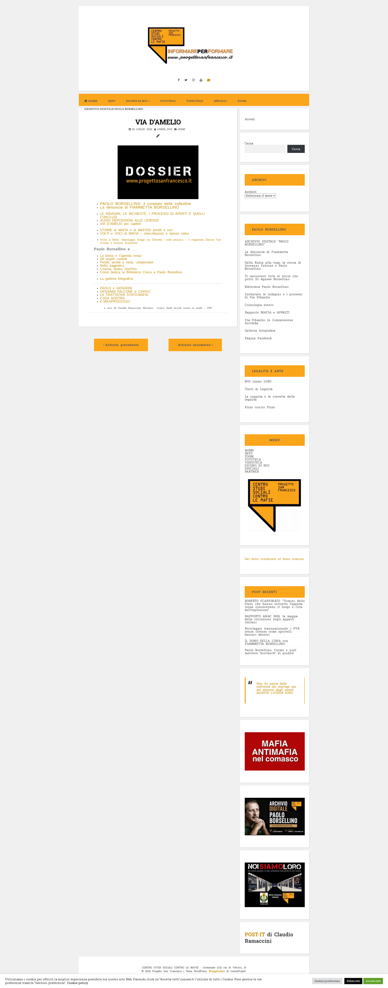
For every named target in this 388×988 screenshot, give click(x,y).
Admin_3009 (164, 129)
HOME (249, 450)
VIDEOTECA (194, 101)
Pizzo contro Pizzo (260, 407)
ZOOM (241, 101)
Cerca (249, 143)
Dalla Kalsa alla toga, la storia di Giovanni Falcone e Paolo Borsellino (273, 265)
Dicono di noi (137, 101)
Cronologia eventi (259, 305)
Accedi (250, 119)
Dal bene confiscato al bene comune (274, 559)
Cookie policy (77, 983)
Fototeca (168, 101)
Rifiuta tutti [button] (353, 981)
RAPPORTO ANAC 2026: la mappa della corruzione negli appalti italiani (271, 619)
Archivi (250, 191)
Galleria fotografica (260, 330)
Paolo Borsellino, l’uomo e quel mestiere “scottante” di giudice (270, 651)
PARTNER (252, 471)
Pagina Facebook (258, 338)
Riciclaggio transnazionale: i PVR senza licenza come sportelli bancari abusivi (272, 631)
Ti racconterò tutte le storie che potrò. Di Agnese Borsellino (271, 277)
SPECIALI (252, 468)
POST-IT (255, 934)
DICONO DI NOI (257, 465)
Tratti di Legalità (259, 389)
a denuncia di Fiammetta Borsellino (266, 253)
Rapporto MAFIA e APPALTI (267, 312)
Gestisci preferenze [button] (327, 981)
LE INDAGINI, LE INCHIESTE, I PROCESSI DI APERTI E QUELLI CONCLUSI (152, 215)
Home (92, 101)
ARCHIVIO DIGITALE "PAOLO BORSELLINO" (266, 242)
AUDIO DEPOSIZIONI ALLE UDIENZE (129, 220)
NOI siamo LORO (258, 381)
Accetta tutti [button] (373, 981)
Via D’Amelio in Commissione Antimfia (269, 321)
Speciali (220, 101)
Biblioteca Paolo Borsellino (267, 287)
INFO (111, 101)
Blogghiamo (217, 971)
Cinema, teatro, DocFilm (118, 269)
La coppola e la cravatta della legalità (270, 397)
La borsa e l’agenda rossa (120, 255)
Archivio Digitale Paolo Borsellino (113, 109)
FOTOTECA (253, 459)
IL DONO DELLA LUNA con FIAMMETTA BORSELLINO (266, 642)
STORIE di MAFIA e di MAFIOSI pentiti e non (136, 230)
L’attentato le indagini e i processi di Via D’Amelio (273, 295)
